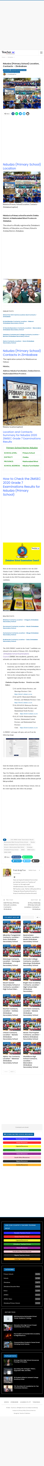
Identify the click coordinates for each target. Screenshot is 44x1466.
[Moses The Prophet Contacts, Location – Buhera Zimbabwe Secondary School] (32, 1024)
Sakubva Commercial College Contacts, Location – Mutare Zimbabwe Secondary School (21, 335)
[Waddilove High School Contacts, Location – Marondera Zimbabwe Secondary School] (32, 1048)
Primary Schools (8, 1274)
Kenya (5, 1290)
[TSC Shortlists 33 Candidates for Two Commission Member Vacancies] (8, 1388)
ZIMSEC (23, 850)
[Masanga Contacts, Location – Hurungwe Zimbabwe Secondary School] (12, 951)
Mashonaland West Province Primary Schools (16, 842)
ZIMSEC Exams (31, 850)
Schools (6, 1278)
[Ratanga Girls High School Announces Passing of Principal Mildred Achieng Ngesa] (8, 1362)
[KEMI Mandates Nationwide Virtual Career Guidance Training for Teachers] (8, 1319)
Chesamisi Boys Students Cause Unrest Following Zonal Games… (27, 1343)
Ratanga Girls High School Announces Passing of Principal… (26, 1361)
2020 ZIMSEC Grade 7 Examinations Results (22, 839)
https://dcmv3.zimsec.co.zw (29, 714)
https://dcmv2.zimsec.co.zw (23, 702)
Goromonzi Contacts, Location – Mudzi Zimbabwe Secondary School (20, 627)
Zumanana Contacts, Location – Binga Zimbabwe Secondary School (20, 634)
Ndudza (33, 842)
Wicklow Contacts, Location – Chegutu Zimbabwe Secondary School (20, 621)
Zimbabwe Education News (18, 70)
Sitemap (36, 1407)
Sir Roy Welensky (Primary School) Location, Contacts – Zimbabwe (32, 906)
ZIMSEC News (8, 1299)
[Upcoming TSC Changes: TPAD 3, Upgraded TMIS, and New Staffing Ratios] (8, 1371)
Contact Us (15, 1410)
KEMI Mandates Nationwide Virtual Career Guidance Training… (25, 1317)
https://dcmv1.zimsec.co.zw (23, 694)
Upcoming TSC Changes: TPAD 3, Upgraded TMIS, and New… (24, 1369)
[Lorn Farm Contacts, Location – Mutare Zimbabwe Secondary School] (32, 1000)
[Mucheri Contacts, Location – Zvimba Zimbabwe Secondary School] (12, 1000)
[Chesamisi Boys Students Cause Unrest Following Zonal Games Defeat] (8, 1345)
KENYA (6, 1402)
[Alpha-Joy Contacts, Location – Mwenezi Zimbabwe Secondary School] (12, 1048)
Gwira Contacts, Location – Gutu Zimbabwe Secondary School (18, 342)
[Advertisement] (22, 25)
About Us (30, 1407)
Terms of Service (31, 1410)
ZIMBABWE (14, 1402)
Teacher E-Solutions (25, 1413)
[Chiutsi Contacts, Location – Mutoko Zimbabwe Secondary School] (12, 1024)
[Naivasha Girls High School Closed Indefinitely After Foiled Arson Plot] (8, 1327)
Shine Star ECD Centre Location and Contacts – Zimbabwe (20, 316)
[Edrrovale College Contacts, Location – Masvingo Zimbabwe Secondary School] (32, 951)
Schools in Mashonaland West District (14, 847)
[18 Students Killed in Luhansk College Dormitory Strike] (8, 1380)
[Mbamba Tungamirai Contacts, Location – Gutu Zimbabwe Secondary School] (12, 927)
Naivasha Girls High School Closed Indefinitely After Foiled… (25, 1326)
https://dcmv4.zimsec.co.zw (29, 727)
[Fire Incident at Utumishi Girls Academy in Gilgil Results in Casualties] (8, 1336)
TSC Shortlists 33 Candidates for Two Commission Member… (26, 1387)
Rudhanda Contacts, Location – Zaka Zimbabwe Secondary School (20, 640)
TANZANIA (36, 1402)
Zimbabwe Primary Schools (11, 72)
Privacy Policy (22, 1410)
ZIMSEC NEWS (7, 852)
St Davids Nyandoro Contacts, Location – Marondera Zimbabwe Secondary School (22, 329)
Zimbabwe (6, 70)
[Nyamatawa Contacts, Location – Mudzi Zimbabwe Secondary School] (32, 927)
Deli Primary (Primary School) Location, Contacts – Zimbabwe (11, 906)
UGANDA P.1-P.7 (25, 1402)
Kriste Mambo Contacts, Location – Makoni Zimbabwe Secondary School (18, 322)
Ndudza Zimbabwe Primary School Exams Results (17, 845)
